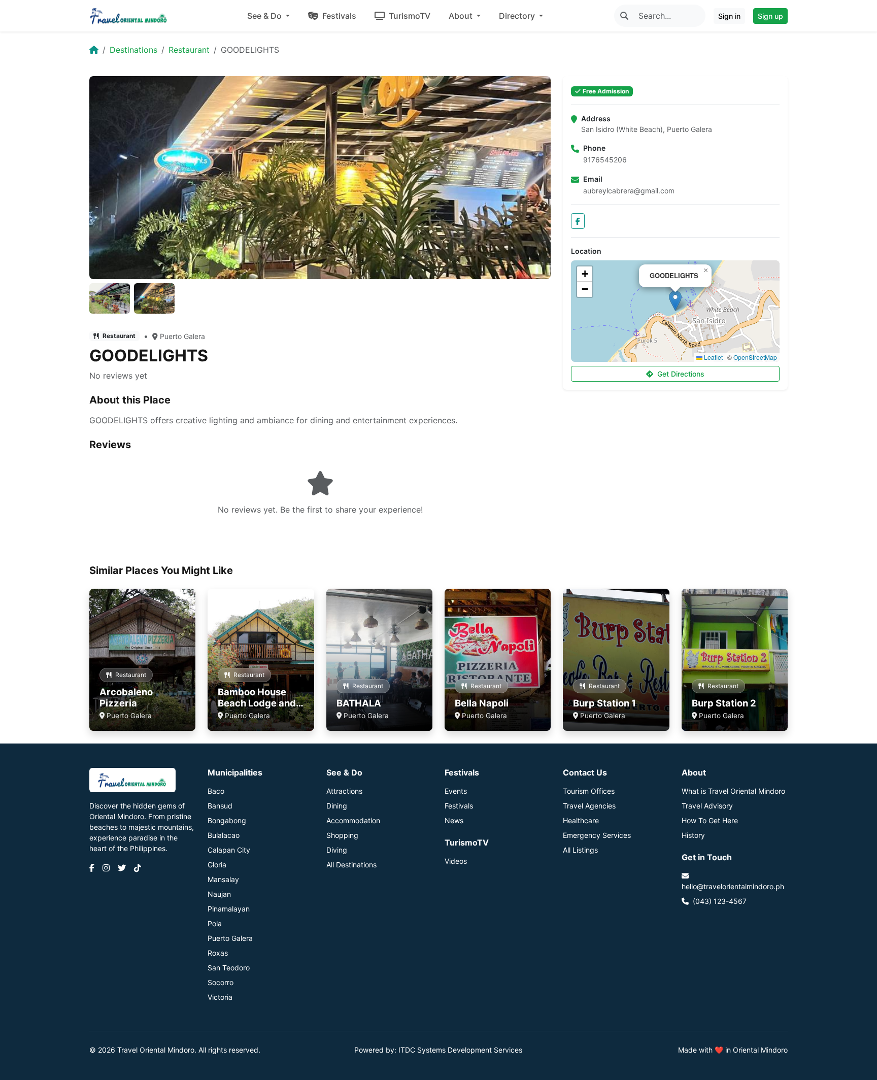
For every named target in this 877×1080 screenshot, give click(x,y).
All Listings (580, 850)
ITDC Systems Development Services (460, 1049)
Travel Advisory (707, 805)
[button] (675, 300)
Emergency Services (597, 835)
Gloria (217, 864)
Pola (215, 923)
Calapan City (229, 850)
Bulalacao (224, 835)
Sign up (770, 16)
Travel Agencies (589, 805)
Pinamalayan (229, 908)
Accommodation (353, 820)
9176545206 (605, 159)
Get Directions (680, 373)
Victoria (220, 997)
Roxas (218, 953)
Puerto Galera (182, 336)
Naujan (219, 894)
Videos (456, 861)
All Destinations (351, 864)
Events (456, 791)
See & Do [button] (265, 16)
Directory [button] (518, 16)
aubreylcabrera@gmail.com (628, 190)
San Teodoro (229, 967)
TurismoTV (408, 16)
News (454, 820)
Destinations (133, 50)
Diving (336, 850)
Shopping (342, 835)
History (693, 835)
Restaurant (189, 50)
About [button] (462, 16)
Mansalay (223, 879)
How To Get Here (710, 820)
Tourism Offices (589, 791)
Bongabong (227, 820)
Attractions (344, 791)
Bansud (220, 805)
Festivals (338, 16)
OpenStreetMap (755, 357)
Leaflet (712, 357)
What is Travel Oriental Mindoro (733, 791)
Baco (216, 791)
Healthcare (581, 820)
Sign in (729, 16)
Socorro (220, 982)
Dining (336, 805)
